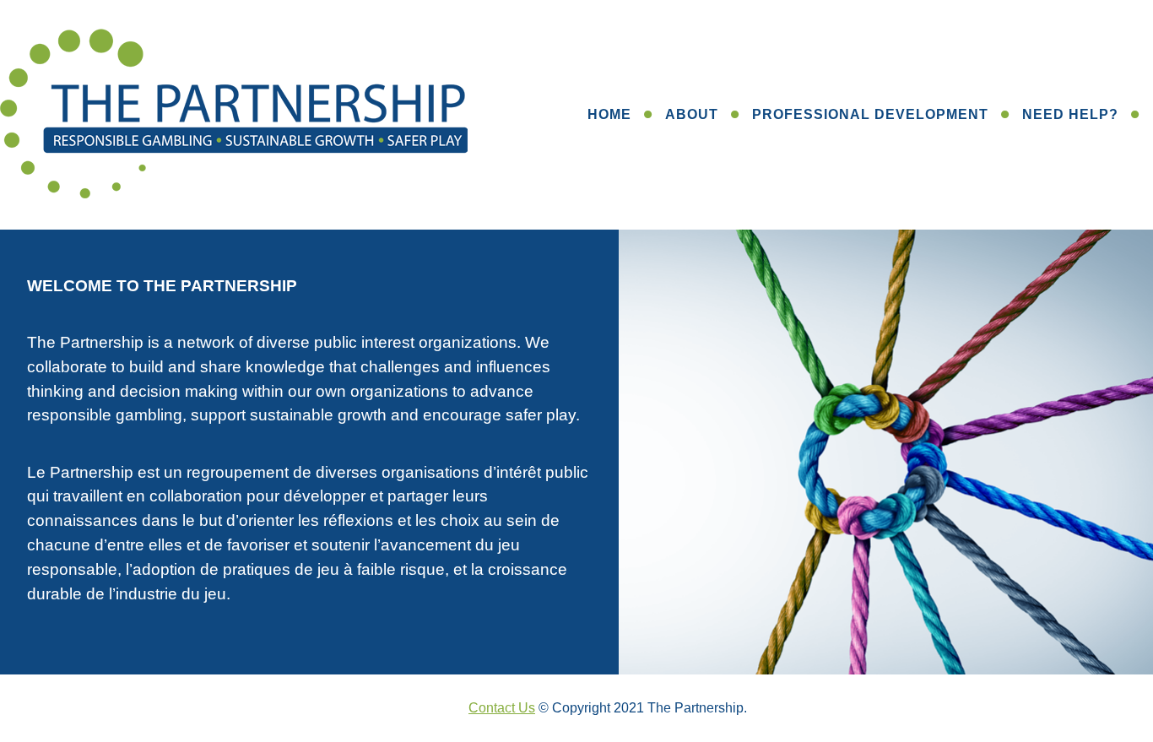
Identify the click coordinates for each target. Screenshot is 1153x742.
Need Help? (1070, 114)
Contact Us (501, 708)
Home (609, 114)
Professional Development (870, 114)
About (691, 114)
